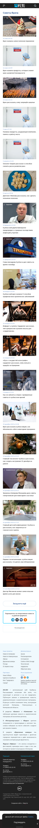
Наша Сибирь (7, 675)
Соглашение (25, 659)
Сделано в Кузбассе (9, 678)
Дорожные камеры (9, 661)
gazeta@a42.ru (7, 771)
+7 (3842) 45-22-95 (9, 767)
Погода (5, 664)
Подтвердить (19, 822)
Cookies (30, 817)
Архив (23, 654)
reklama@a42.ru (26, 765)
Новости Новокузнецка (10, 656)
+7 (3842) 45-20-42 (27, 761)
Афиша (5, 659)
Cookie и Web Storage (27, 661)
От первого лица (8, 666)
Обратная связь (26, 669)
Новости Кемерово (9, 654)
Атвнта (25, 803)
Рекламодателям (20, 628)
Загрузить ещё (19, 603)
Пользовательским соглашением (13, 783)
